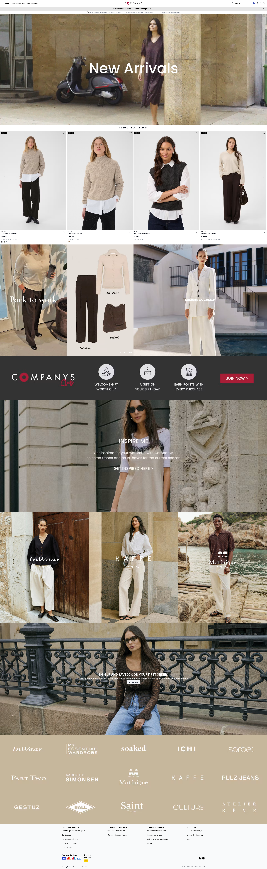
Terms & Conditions (70, 839)
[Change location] (253, 3)
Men (23, 3)
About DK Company (195, 835)
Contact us (66, 835)
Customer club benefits (156, 831)
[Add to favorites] (63, 133)
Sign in (149, 843)
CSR (189, 839)
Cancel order (67, 847)
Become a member (155, 835)
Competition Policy (69, 843)
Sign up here (133, 682)
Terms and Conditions (81, 867)
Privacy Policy (67, 867)
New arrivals (16, 3)
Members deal (32, 3)
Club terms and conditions (157, 839)
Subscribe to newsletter (117, 831)
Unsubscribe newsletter (117, 835)
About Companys (194, 831)
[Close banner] (263, 8)
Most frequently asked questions (75, 831)
